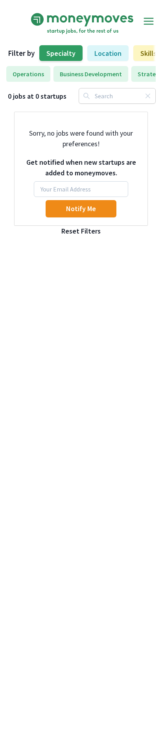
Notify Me (81, 208)
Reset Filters (81, 230)
